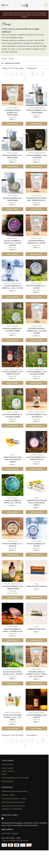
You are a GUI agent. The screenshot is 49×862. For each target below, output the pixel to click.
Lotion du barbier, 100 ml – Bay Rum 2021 (36, 416)
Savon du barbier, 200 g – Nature (36, 287)
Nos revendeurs (7, 781)
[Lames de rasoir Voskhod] (36, 571)
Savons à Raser (12, 108)
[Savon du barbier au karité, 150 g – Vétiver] (12, 485)
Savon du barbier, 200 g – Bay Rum (12, 545)
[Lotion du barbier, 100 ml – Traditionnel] (36, 95)
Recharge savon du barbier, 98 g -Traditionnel (13, 112)
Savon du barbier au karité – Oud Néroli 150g (13, 630)
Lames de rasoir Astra (36, 629)
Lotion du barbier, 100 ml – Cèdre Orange (12, 587)
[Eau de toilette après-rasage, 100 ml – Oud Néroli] (12, 700)
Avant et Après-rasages (36, 108)
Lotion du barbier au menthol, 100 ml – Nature (12, 287)
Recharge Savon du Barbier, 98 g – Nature (36, 242)
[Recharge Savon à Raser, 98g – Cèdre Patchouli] (36, 183)
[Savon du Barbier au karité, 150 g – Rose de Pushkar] (12, 225)
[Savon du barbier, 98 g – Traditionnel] (12, 183)
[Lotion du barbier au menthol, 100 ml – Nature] (12, 270)
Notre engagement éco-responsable (15, 778)
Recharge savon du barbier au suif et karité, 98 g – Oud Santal (36, 674)
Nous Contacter (7, 768)
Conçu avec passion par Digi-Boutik (15, 840)
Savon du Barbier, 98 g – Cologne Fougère (12, 330)
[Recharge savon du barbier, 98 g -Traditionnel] (12, 95)
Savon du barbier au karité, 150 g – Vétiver (12, 502)
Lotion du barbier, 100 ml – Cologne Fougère (36, 373)
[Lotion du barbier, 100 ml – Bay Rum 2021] (36, 399)
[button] (45, 5)
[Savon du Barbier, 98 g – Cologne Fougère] (12, 313)
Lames (12, 455)
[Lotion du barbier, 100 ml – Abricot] (36, 700)
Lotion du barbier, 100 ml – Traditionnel (36, 111)
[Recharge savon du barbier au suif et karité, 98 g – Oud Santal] (36, 656)
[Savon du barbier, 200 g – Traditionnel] (12, 140)
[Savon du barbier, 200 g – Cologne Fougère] (12, 399)
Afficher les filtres (12, 63)
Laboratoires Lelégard (10, 833)
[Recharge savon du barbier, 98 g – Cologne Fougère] (36, 313)
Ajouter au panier (12, 123)
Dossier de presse (8, 771)
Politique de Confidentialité (12, 809)
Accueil (4, 58)
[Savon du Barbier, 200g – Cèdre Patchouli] (36, 442)
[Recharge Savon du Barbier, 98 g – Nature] (36, 225)
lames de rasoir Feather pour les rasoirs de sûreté (36, 503)
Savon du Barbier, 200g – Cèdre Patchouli (36, 458)
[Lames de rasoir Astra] (36, 614)
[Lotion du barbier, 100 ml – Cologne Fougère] (36, 356)
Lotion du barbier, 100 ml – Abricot (36, 716)
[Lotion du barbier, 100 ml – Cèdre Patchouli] (12, 356)
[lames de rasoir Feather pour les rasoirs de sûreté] (36, 485)
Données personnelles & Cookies (14, 799)
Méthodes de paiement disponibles (15, 791)
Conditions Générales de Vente (13, 802)
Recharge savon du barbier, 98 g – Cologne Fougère (36, 331)
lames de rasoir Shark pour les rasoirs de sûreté (12, 459)
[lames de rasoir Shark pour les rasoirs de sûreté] (12, 442)
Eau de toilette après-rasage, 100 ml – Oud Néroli (12, 717)
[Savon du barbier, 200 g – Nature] (36, 270)
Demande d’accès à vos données (13, 806)
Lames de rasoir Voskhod (36, 586)
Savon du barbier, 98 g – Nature (36, 545)
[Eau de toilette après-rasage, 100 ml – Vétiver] (12, 656)
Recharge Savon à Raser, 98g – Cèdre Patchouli (36, 199)
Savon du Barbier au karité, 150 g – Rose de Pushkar (12, 243)
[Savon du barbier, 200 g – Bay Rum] (12, 528)
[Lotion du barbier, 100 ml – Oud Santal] (36, 140)
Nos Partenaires (7, 764)
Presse (4, 774)
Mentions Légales (8, 795)
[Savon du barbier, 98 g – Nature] (36, 528)
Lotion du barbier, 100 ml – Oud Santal (36, 156)
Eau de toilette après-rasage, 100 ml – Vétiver (12, 673)
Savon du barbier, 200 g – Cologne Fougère (12, 416)
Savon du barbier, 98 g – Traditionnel (12, 199)
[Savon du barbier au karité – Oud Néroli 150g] (12, 614)
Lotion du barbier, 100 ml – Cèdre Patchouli (12, 373)
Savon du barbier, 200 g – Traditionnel (12, 156)
